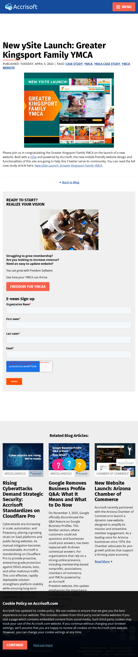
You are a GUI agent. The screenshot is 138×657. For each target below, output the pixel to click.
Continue (15, 645)
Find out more (43, 645)
